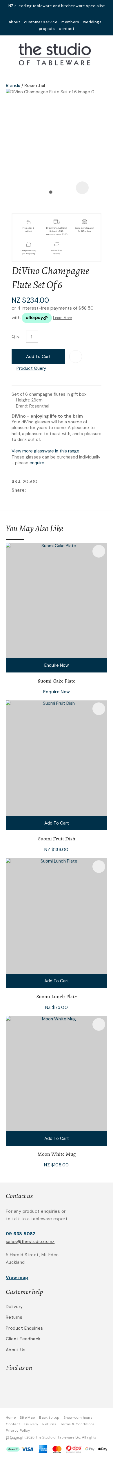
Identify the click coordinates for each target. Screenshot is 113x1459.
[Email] (45, 490)
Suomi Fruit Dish (56, 838)
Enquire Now (56, 665)
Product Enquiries (24, 1328)
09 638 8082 (21, 1234)
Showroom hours (77, 1417)
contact (66, 28)
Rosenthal (34, 85)
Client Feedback (23, 1339)
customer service (40, 22)
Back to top (49, 1417)
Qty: (16, 337)
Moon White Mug (56, 1154)
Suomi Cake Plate (56, 680)
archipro (76, 1386)
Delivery (14, 1307)
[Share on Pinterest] (54, 490)
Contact (13, 1424)
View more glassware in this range (45, 451)
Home (11, 1417)
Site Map (27, 1417)
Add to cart (38, 356)
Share (18, 490)
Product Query (31, 368)
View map (17, 1277)
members (70, 22)
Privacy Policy (18, 1430)
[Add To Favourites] (75, 356)
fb (56, 14)
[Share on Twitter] (36, 490)
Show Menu (9, 53)
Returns (14, 1317)
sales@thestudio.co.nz (30, 1241)
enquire (37, 463)
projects (47, 28)
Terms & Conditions (77, 1424)
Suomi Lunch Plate (56, 996)
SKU (16, 481)
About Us (16, 1350)
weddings (92, 22)
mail (49, 14)
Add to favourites (98, 551)
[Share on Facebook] (28, 490)
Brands (13, 85)
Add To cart (56, 823)
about (14, 22)
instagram (64, 14)
